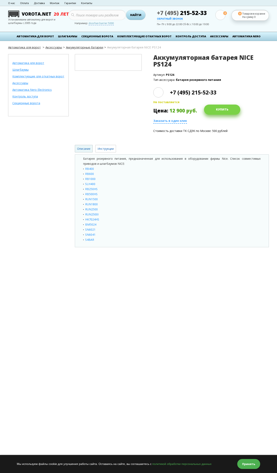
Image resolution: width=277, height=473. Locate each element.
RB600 (89, 174)
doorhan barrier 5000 (101, 23)
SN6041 (90, 235)
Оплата (24, 3)
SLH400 (90, 184)
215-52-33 (182, 13)
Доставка (39, 3)
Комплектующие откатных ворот (144, 36)
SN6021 (90, 229)
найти (135, 15)
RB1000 (90, 179)
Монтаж (54, 3)
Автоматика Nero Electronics (32, 90)
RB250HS (91, 189)
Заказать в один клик (170, 121)
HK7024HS (92, 219)
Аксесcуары (219, 36)
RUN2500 (91, 209)
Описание (83, 149)
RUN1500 (91, 199)
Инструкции (106, 149)
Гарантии (70, 3)
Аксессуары (53, 47)
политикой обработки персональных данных (182, 464)
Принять (248, 464)
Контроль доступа (191, 36)
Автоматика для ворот (35, 36)
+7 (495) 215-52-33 (193, 92)
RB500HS (91, 194)
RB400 (89, 169)
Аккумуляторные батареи (84, 47)
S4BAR (89, 240)
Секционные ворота (97, 36)
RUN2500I (92, 214)
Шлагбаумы (67, 36)
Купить (222, 109)
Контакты (86, 3)
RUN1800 (91, 204)
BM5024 (90, 224)
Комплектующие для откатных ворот (38, 76)
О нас (11, 3)
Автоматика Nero (246, 36)
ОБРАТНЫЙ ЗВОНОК (170, 19)
